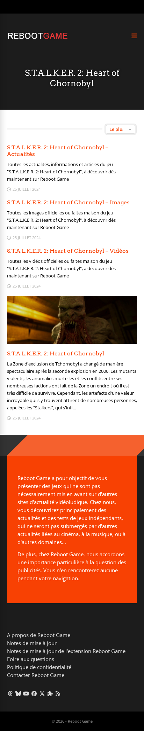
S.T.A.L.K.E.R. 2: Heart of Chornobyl (55, 353)
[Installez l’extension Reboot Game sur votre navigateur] (50, 693)
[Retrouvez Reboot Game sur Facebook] (34, 693)
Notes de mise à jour (32, 642)
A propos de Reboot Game (38, 634)
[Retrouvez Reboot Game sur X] (42, 693)
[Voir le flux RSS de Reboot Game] (58, 693)
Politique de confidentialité (39, 666)
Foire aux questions (30, 658)
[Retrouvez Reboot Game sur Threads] (10, 693)
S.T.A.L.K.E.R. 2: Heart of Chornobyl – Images (68, 202)
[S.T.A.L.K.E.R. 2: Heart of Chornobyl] (72, 342)
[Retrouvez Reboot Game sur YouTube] (26, 693)
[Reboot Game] (37, 38)
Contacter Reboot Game (35, 674)
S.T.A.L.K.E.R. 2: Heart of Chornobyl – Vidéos (68, 250)
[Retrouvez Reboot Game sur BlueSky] (18, 693)
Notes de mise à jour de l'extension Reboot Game (66, 650)
